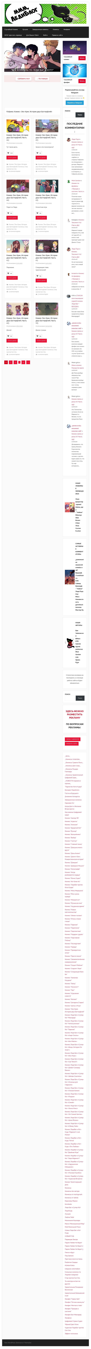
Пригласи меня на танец (73, 1259)
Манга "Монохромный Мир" (75, 1224)
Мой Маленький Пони (73, 1227)
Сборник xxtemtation (72, 1269)
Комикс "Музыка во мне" (73, 903)
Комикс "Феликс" (71, 999)
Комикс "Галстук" (71, 841)
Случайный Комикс (11, 29)
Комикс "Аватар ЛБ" (72, 818)
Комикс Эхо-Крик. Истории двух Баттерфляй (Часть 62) (17, 257)
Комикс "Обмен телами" (73, 915)
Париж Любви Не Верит (73, 1243)
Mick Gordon (76, 180)
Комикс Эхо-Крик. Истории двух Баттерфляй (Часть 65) (46, 137)
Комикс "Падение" (71, 925)
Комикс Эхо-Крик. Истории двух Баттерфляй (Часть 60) (17, 320)
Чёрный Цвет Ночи (71, 1324)
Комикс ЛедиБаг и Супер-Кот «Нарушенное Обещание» (74, 1164)
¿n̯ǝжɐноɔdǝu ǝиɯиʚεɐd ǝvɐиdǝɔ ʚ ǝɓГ (76, 325)
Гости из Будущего (71, 793)
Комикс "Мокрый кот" (72, 900)
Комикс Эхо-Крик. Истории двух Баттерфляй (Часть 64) (17, 197)
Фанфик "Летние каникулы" (74, 1302)
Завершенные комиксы (40, 29)
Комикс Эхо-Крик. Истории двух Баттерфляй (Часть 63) (46, 197)
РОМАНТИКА (69, 1265)
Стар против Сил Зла (72, 1278)
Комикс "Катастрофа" (72, 869)
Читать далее (12, 157)
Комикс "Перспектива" (73, 931)
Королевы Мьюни (71, 1201)
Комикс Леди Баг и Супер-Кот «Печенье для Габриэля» (74, 1082)
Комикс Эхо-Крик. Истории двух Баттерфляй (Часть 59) (46, 320)
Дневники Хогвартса (72, 796)
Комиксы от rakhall (71, 1198)
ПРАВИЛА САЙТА (71, 743)
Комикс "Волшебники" (73, 834)
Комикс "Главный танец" (73, 844)
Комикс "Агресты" (71, 821)
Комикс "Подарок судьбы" (74, 934)
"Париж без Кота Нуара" (73, 787)
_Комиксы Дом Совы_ (73, 766)
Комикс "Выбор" (70, 838)
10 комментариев (14, 171)
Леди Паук (75, 139)
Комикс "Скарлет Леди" (73, 968)
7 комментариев (43, 231)
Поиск (80, 698)
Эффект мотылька (71, 1333)
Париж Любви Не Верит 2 (74, 1246)
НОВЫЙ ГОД (69, 1236)
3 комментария (43, 294)
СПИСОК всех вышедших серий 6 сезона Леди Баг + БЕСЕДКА (77, 301)
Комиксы (56, 29)
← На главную (42, 79)
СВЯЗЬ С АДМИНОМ (72, 739)
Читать (82, 58)
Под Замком (69, 1256)
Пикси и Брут (69, 1252)
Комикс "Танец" (70, 983)
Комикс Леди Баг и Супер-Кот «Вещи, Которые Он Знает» (74, 1047)
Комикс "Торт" (70, 990)
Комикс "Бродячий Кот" (73, 828)
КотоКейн (68, 1204)
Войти (45, 35)
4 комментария (43, 171)
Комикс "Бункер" (71, 831)
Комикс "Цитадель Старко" (74, 1002)
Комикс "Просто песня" (73, 956)
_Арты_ (67, 756)
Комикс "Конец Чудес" (73, 878)
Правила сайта (57, 35)
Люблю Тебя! (69, 1217)
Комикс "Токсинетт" (72, 987)
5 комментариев (14, 354)
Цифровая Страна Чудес (73, 1321)
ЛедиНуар (68, 1211)
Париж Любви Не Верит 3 (74, 1249)
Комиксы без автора (72, 1191)
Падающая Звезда (71, 1239)
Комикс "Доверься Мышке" (74, 866)
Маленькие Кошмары (72, 1220)
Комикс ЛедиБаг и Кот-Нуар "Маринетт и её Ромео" (73, 1132)
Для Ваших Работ (32, 35)
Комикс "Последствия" (73, 944)
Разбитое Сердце (71, 1262)
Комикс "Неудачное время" (74, 906)
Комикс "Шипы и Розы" (73, 1006)
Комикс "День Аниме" (72, 853)
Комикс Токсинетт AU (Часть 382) (78, 222)
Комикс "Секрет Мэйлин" (74, 965)
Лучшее (25, 29)
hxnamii (74, 273)
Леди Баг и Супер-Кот (73, 1207)
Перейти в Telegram (74, 103)
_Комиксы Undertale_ (72, 759)
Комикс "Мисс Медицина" (74, 891)
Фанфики (67, 29)
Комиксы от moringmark (73, 1194)
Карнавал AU (69, 803)
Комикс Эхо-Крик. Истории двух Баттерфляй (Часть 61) (46, 257)
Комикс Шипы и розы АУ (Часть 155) (77, 144)
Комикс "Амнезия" (71, 824)
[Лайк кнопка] (8, 153)
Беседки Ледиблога (72, 790)
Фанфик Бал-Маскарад (73, 1315)
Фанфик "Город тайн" (72, 1299)
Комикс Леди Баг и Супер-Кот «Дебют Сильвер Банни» (74, 1067)
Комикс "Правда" (71, 947)
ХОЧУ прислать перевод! (13, 35)
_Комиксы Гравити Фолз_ (74, 762)
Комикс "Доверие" (71, 862)
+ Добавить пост (23, 79)
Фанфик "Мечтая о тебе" (73, 1305)
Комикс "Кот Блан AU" (72, 881)
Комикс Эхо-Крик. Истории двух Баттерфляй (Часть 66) (17, 137)
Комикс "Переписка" (72, 928)
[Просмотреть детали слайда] (32, 56)
